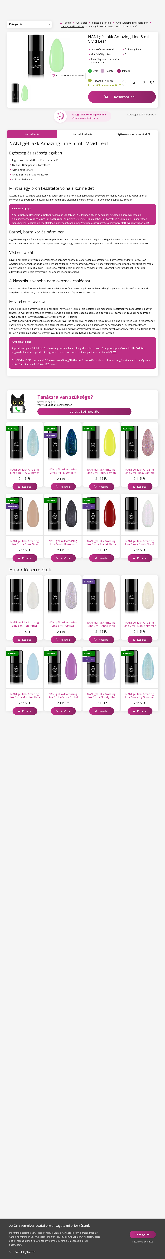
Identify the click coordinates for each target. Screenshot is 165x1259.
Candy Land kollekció (72, 26)
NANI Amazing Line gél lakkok (132, 22)
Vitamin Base (96, 263)
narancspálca (92, 328)
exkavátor (73, 328)
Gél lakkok (81, 22)
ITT (67, 316)
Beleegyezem (142, 1234)
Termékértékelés (82, 134)
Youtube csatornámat (93, 222)
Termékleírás (32, 134)
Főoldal (67, 22)
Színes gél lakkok (101, 22)
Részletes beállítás (142, 1241)
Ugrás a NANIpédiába (84, 411)
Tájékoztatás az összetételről (133, 134)
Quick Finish (44, 267)
